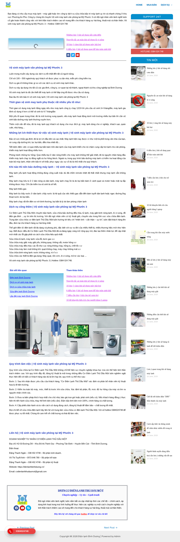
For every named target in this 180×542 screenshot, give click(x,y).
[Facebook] (16, 508)
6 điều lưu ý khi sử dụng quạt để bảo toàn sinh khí (88, 49)
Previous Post (25, 527)
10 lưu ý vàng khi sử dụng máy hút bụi (83, 44)
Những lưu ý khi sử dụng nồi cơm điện (83, 35)
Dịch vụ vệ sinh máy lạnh (21, 282)
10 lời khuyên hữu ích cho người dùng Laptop (86, 300)
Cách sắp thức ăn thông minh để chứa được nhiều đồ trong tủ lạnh (159, 428)
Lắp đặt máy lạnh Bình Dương (24, 296)
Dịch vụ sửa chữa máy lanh (22, 287)
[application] (171, 5)
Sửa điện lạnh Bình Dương (22, 291)
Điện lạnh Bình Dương (20, 277)
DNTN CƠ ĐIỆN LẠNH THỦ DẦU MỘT (81, 490)
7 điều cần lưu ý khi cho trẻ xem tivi (82, 295)
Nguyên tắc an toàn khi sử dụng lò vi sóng (85, 39)
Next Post (110, 527)
